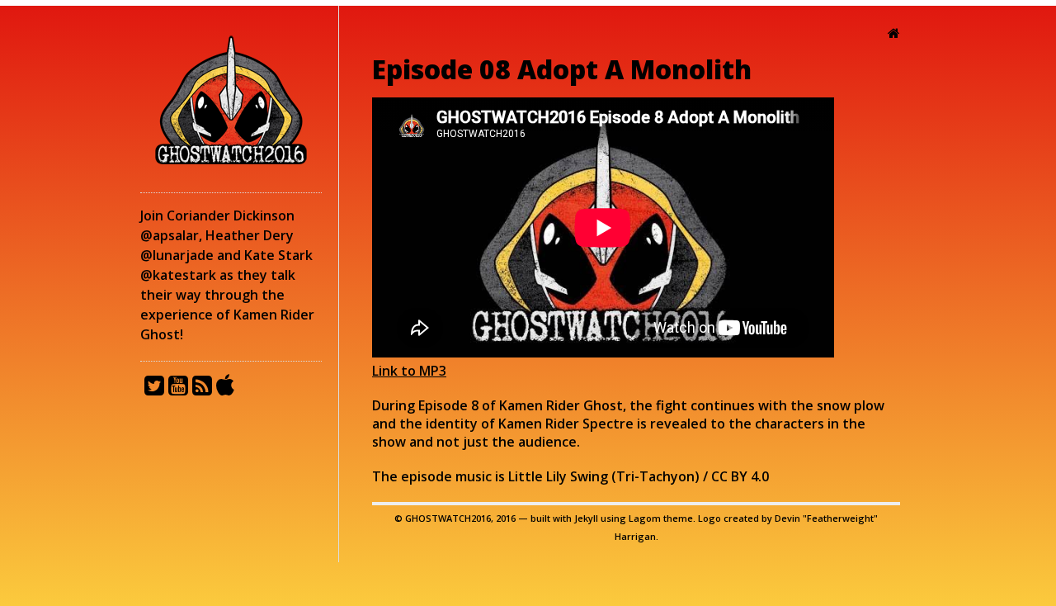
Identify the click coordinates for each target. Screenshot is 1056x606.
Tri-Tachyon (655, 476)
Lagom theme (661, 518)
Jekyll (586, 518)
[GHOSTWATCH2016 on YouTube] (180, 387)
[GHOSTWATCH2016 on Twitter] (156, 387)
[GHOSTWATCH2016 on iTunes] (228, 387)
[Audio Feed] (204, 387)
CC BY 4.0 (740, 476)
